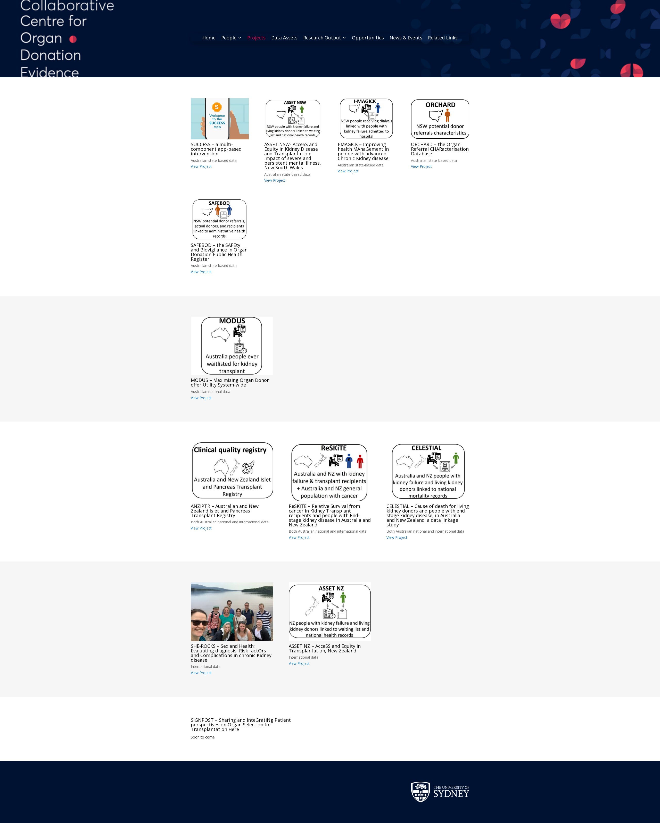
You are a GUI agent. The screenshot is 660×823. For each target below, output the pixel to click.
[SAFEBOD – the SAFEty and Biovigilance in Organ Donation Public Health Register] (220, 219)
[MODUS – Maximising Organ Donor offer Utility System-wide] (232, 346)
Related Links (443, 38)
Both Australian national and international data (230, 521)
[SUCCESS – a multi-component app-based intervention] (220, 118)
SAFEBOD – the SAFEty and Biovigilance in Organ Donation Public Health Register (219, 252)
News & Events (406, 38)
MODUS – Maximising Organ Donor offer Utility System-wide (230, 382)
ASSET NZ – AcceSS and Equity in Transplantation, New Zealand (325, 648)
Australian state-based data (214, 160)
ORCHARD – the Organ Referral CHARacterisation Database (440, 149)
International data (205, 666)
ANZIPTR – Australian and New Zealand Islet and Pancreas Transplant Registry (225, 510)
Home (209, 38)
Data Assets (284, 38)
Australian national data (210, 391)
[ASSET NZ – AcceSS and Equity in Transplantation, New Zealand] (330, 611)
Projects (256, 38)
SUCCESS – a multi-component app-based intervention (216, 149)
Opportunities (368, 38)
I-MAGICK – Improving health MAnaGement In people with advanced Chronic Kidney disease (363, 151)
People (228, 38)
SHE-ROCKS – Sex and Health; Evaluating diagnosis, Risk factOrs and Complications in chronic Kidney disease (231, 653)
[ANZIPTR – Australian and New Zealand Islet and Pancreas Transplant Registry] (232, 471)
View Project (201, 166)
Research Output (322, 38)
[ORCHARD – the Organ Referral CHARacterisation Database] (440, 118)
